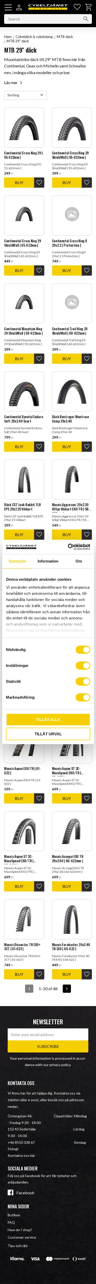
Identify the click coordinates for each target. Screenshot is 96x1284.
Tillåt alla (48, 719)
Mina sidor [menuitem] (18, 1206)
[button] (8, 7)
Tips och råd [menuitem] (17, 1245)
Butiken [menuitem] (14, 1215)
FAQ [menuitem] (11, 1222)
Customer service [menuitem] (22, 1237)
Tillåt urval (48, 734)
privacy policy (59, 1064)
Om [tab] (79, 561)
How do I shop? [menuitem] (20, 1230)
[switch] (83, 665)
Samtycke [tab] (17, 561)
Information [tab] (48, 561)
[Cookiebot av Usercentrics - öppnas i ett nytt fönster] (68, 547)
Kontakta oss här (21, 1155)
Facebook (25, 1193)
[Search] (86, 19)
